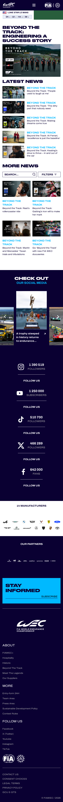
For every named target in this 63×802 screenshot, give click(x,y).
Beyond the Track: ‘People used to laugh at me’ (41, 92)
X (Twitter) (8, 734)
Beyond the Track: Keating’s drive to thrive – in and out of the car (42, 153)
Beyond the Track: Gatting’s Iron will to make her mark (46, 211)
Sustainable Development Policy (20, 708)
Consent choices (14, 779)
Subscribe (49, 596)
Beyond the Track (41, 88)
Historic (6, 663)
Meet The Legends (12, 673)
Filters (47, 174)
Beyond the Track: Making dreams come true (41, 122)
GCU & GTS (9, 792)
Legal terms (11, 783)
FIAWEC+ (7, 652)
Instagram (7, 744)
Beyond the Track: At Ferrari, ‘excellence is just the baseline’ (43, 137)
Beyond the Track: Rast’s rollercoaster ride (16, 210)
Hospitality (8, 658)
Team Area (8, 698)
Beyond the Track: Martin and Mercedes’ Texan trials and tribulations (16, 251)
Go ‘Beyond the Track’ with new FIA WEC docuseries (44, 251)
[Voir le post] (45, 337)
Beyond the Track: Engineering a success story (27, 34)
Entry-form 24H (10, 693)
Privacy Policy (12, 787)
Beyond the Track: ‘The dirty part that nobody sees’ (42, 107)
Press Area (8, 703)
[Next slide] (58, 316)
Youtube (6, 739)
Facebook (7, 728)
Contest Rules (10, 713)
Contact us (10, 774)
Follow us (31, 381)
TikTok (6, 749)
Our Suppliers (9, 678)
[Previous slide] (5, 316)
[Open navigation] (34, 5)
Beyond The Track (12, 668)
